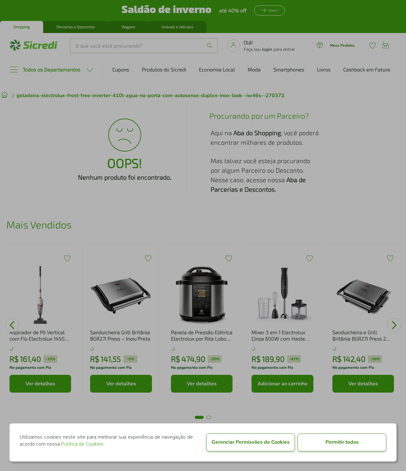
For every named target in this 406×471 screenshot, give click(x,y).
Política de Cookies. (82, 444)
